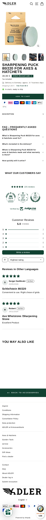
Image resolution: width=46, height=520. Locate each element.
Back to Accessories (25, 393)
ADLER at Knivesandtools (13, 427)
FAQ (4, 469)
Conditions (6, 410)
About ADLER (8, 473)
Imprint (5, 406)
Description (8, 114)
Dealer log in (7, 477)
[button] (23, 229)
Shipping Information (11, 414)
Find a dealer (7, 456)
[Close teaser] (14, 506)
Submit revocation (9, 482)
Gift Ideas (6, 452)
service (5, 444)
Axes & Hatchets (9, 435)
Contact (5, 465)
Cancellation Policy (10, 419)
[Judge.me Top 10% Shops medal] (35, 197)
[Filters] (5, 260)
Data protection (8, 423)
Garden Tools (7, 440)
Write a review (23, 252)
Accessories (7, 448)
